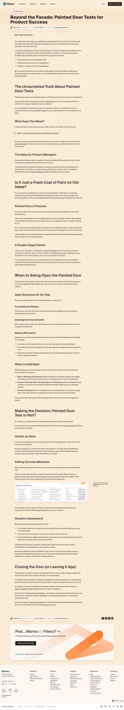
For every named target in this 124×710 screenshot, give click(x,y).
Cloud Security (51, 707)
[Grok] (12, 684)
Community (73, 687)
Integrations (53, 681)
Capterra (40, 654)
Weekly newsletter (95, 689)
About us (113, 674)
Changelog (93, 687)
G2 (34, 654)
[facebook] (102, 618)
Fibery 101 (93, 691)
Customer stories (95, 676)
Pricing (52, 4)
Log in (103, 4)
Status (72, 685)
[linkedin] (109, 618)
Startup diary (114, 676)
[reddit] (112, 618)
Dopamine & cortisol (96, 679)
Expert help (73, 676)
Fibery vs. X (93, 685)
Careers (112, 679)
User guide (73, 681)
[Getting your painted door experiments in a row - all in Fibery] (51, 492)
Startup (32, 681)
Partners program (95, 681)
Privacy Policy (29, 707)
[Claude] (6, 684)
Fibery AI (52, 683)
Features (52, 676)
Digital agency (34, 676)
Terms (20, 707)
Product (32, 674)
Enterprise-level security (6, 696)
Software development (36, 679)
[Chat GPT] (3, 684)
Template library (54, 679)
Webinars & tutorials (76, 679)
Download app (54, 687)
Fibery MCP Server (55, 685)
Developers (73, 683)
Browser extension (55, 689)
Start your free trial (26, 643)
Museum (112, 681)
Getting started (74, 674)
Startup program (95, 683)
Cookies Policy (40, 707)
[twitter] (106, 618)
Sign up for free (114, 4)
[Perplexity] (15, 684)
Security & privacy (95, 693)
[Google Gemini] (9, 684)
